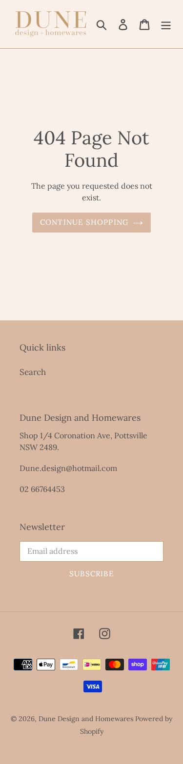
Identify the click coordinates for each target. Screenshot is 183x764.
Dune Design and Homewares (86, 718)
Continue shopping (84, 222)
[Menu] (166, 24)
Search (33, 372)
